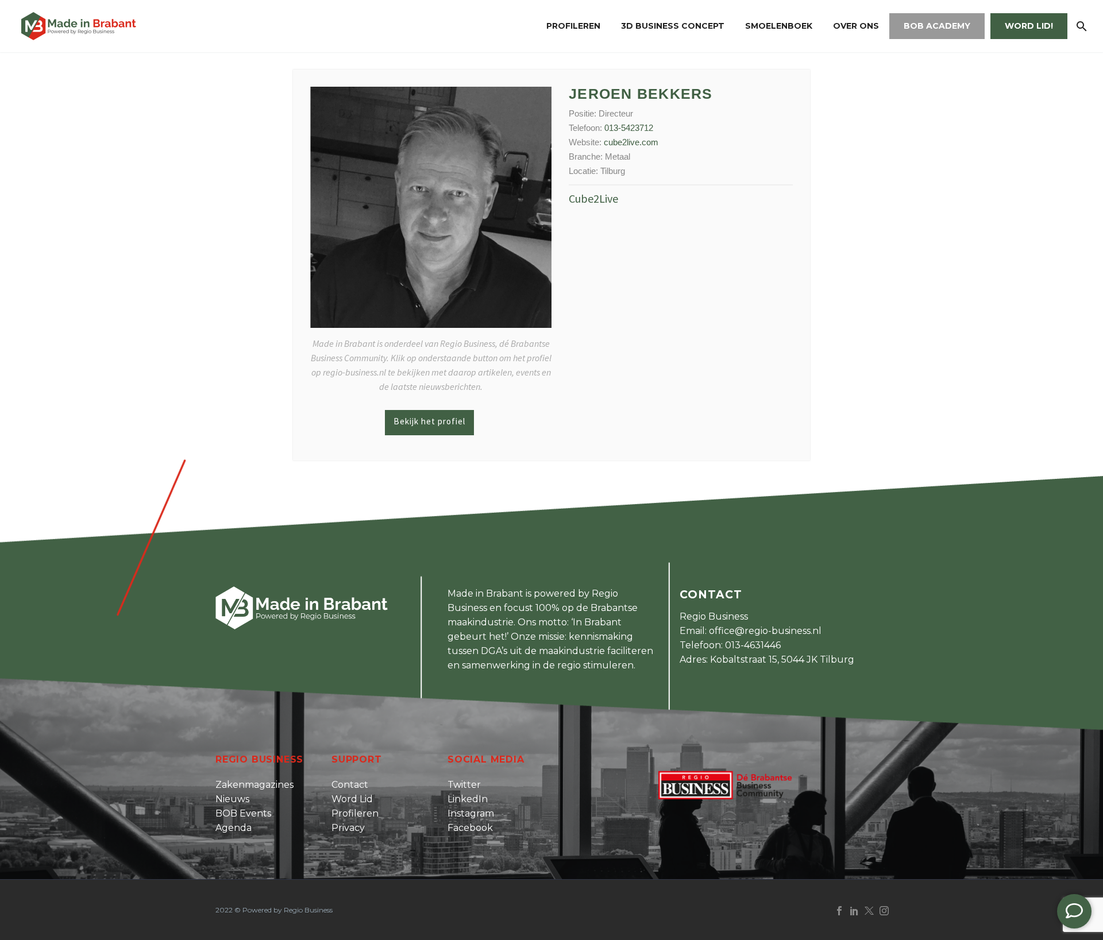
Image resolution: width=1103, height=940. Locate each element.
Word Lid (352, 799)
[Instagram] (884, 910)
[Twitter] (869, 910)
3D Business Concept (672, 26)
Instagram (471, 813)
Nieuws (232, 799)
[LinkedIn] (854, 910)
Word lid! (1029, 26)
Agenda (233, 827)
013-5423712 (628, 128)
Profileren (573, 26)
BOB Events (243, 813)
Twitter (464, 784)
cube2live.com (631, 142)
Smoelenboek (778, 26)
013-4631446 (753, 645)
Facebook (470, 827)
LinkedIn (468, 799)
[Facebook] (839, 910)
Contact (349, 784)
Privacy (348, 827)
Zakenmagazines (254, 784)
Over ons (856, 26)
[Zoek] (1080, 26)
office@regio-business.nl (765, 630)
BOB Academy (937, 26)
